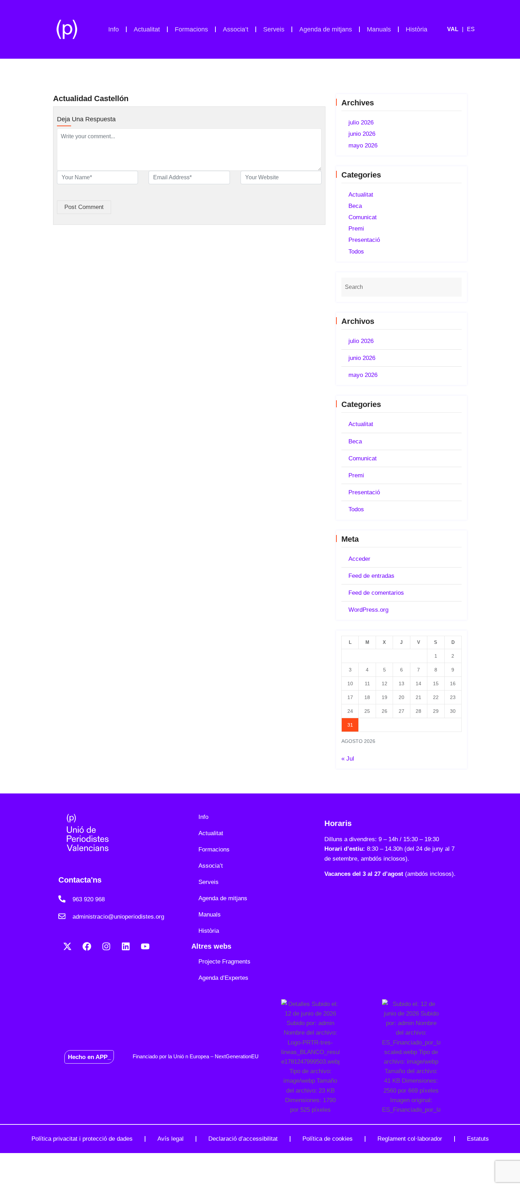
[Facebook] (87, 946)
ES (471, 29)
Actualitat (147, 29)
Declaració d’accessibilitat (243, 1138)
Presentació (364, 240)
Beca (355, 206)
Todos (356, 251)
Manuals (379, 29)
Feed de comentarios (376, 592)
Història (416, 29)
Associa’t (235, 29)
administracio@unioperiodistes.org (118, 916)
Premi (356, 228)
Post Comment (84, 207)
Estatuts (478, 1138)
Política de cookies (327, 1138)
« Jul (347, 758)
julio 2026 (361, 122)
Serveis (273, 29)
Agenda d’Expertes (223, 977)
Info (113, 29)
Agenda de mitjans (325, 29)
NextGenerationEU (237, 1056)
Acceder (359, 558)
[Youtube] (145, 946)
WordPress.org (368, 609)
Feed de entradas (371, 575)
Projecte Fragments (224, 961)
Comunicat (362, 217)
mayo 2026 (362, 145)
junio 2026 (361, 133)
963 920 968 (89, 899)
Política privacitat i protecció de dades (82, 1138)
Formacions (191, 29)
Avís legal (170, 1138)
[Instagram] (106, 946)
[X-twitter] (67, 946)
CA (457, 29)
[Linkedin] (125, 946)
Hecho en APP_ (89, 1056)
